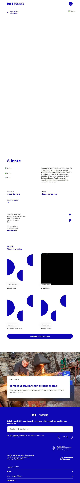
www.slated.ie (12, 230)
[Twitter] (70, 214)
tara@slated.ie (13, 228)
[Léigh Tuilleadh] (72, 393)
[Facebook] (70, 220)
